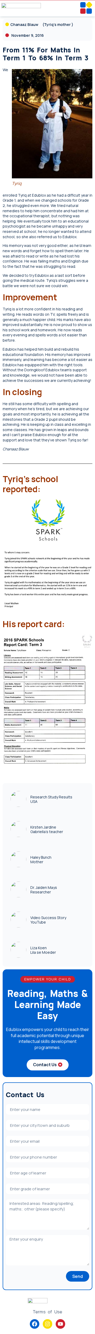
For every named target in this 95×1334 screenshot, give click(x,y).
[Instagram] (47, 1324)
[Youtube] (60, 1324)
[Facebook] (34, 1324)
